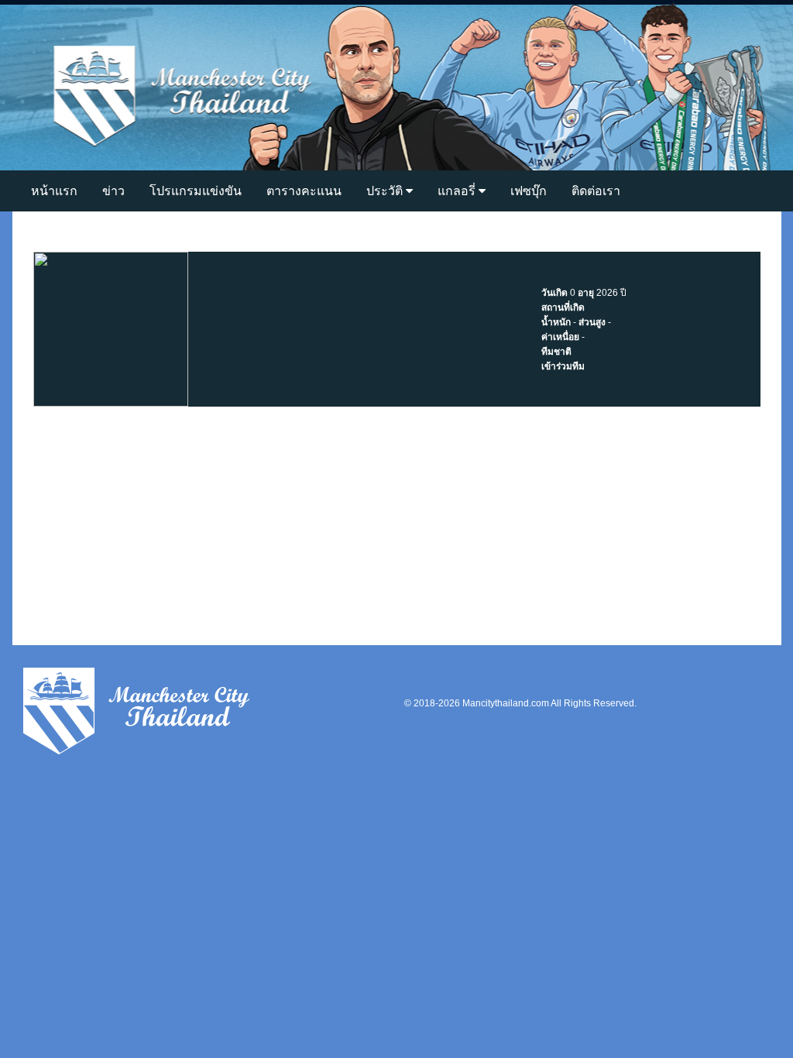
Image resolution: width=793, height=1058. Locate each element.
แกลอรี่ (458, 191)
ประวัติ (386, 191)
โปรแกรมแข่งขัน (195, 191)
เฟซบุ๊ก (528, 191)
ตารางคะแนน (304, 191)
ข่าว (113, 191)
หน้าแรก (54, 191)
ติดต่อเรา (596, 191)
